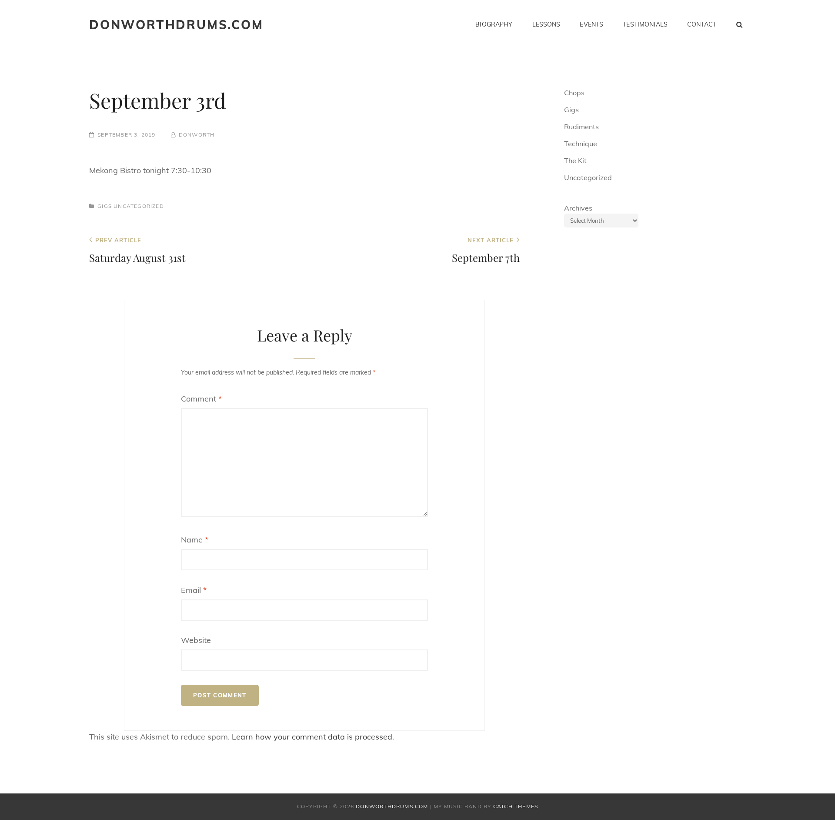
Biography (493, 24)
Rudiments (581, 126)
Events (591, 24)
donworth (197, 134)
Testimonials (645, 24)
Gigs (104, 206)
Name (194, 540)
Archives (578, 208)
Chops (574, 92)
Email (194, 590)
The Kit (575, 160)
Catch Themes (515, 806)
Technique (580, 143)
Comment (201, 399)
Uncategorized (139, 206)
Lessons (546, 24)
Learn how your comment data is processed (312, 737)
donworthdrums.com (176, 24)
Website (196, 640)
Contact (701, 24)
